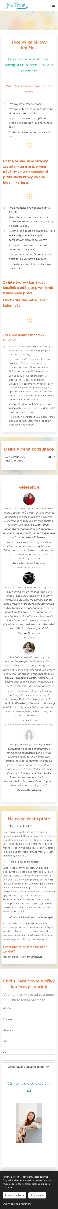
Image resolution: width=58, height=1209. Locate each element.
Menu (54, 5)
